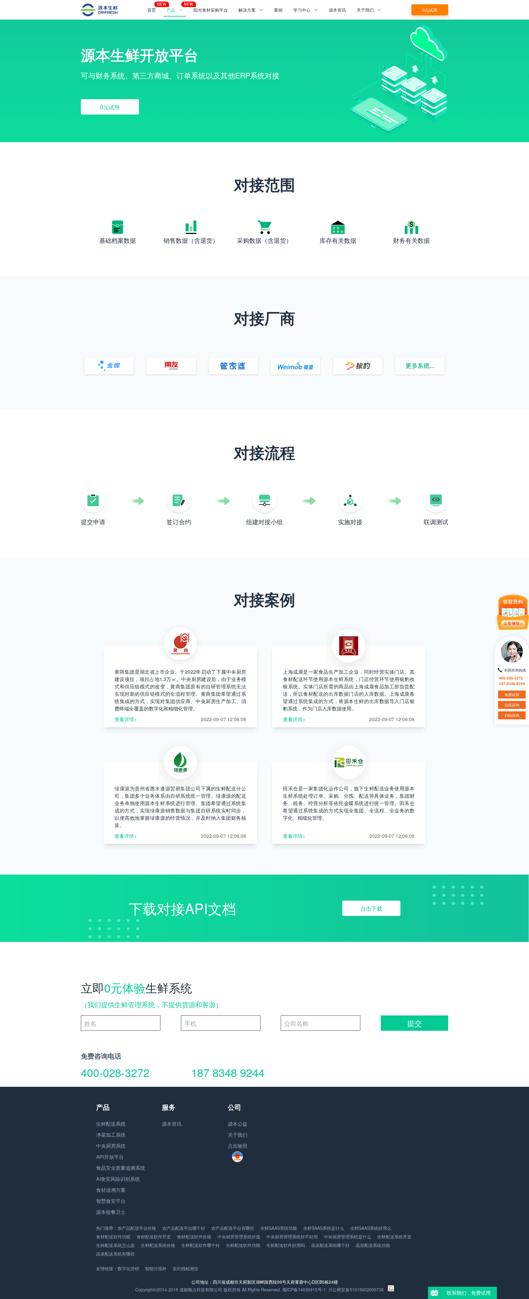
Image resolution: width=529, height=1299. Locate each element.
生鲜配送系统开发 (394, 1236)
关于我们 (237, 1134)
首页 (151, 10)
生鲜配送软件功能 (243, 1245)
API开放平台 (110, 1156)
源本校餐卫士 (111, 1211)
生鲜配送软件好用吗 (285, 1245)
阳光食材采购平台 (210, 10)
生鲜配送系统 (111, 1123)
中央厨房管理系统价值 (238, 1236)
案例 (278, 10)
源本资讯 (337, 10)
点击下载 (371, 908)
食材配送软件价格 (194, 1236)
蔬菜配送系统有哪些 (115, 1254)
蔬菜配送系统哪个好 (330, 1245)
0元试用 (429, 10)
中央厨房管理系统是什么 (347, 1236)
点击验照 (237, 1145)
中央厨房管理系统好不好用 (292, 1236)
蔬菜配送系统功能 (373, 1245)
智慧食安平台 (111, 1200)
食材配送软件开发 (154, 1236)
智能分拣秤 (156, 1268)
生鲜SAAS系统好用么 (370, 1228)
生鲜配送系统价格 (158, 1245)
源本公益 (237, 1123)
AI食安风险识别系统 (118, 1178)
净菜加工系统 (111, 1134)
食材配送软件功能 (113, 1236)
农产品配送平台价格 (137, 1228)
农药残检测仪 (185, 1268)
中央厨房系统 (111, 1145)
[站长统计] (391, 1289)
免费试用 (512, 694)
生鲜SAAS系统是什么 (323, 1228)
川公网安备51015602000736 (356, 1289)
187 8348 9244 (227, 1072)
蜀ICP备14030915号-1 (304, 1289)
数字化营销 (128, 1268)
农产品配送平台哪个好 (183, 1228)
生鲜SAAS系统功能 (278, 1228)
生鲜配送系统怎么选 (115, 1245)
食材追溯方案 (111, 1189)
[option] (264, 81)
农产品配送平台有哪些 (232, 1228)
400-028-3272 (115, 1072)
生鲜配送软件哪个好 (200, 1245)
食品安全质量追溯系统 (120, 1167)
